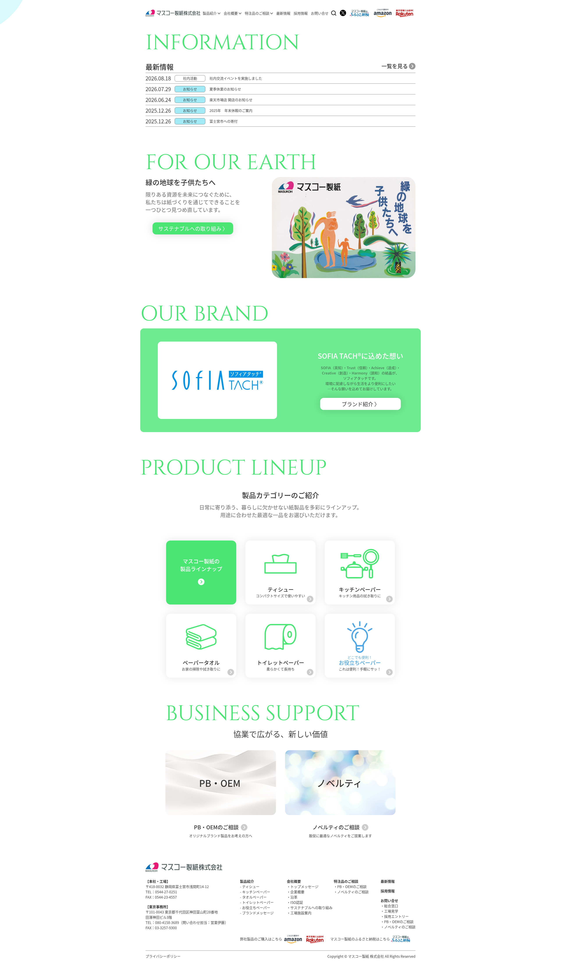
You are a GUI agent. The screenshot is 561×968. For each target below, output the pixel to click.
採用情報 (301, 13)
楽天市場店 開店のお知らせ (230, 99)
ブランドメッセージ (258, 912)
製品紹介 (210, 13)
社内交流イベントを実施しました (235, 78)
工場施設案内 (300, 912)
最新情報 (283, 13)
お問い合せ (319, 13)
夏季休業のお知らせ (225, 89)
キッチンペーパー (256, 891)
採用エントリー (396, 916)
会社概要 (231, 13)
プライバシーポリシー (163, 956)
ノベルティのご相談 (336, 827)
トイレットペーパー (258, 902)
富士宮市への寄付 (223, 121)
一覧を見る (395, 66)
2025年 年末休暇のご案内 (230, 110)
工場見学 (391, 911)
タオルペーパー (254, 897)
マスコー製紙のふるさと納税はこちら (360, 938)
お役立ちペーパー (256, 907)
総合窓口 (391, 905)
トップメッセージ (304, 886)
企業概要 (297, 891)
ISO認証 (296, 902)
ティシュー (250, 886)
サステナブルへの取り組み (311, 907)
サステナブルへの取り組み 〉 (193, 228)
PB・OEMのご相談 (217, 827)
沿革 (293, 897)
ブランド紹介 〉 (361, 404)
